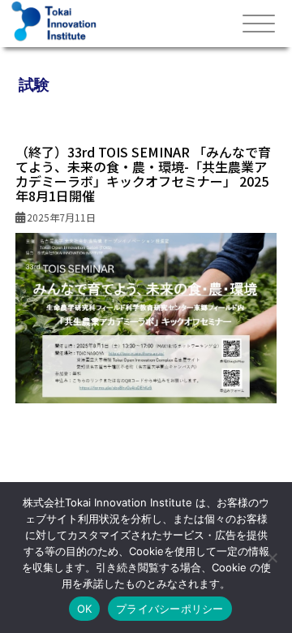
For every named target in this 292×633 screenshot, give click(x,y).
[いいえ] (272, 557)
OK (84, 608)
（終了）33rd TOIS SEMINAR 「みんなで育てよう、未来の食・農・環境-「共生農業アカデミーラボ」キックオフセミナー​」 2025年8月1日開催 (143, 174)
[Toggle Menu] (259, 24)
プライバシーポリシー (170, 608)
